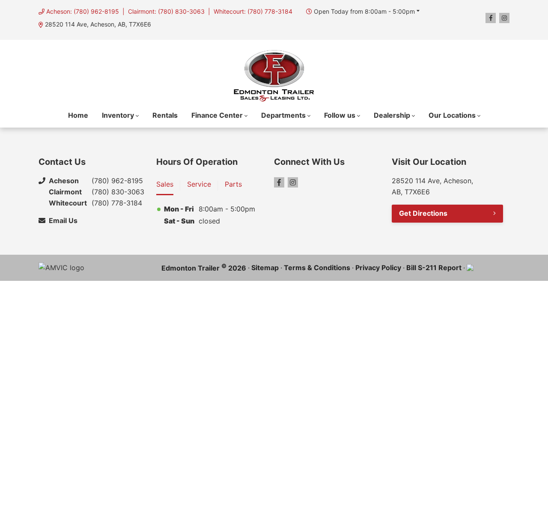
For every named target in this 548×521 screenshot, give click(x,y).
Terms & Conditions (317, 267)
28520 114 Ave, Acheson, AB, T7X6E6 (98, 24)
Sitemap (265, 267)
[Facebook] (490, 18)
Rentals (165, 115)
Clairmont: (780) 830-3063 (166, 11)
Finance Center (217, 115)
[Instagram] (504, 18)
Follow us (339, 115)
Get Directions (423, 213)
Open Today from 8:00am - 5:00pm (364, 11)
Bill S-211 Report (434, 267)
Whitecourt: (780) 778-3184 (253, 11)
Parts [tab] (233, 184)
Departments (283, 115)
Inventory (118, 115)
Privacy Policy (378, 267)
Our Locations (452, 115)
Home (78, 115)
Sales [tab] (164, 184)
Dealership (392, 115)
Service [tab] (199, 184)
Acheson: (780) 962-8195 (82, 11)
